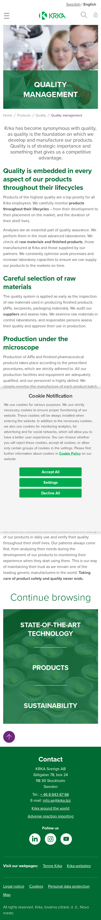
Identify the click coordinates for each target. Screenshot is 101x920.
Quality (41, 115)
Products (24, 115)
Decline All (50, 492)
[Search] (84, 16)
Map (7, 894)
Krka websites (79, 865)
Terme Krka (52, 865)
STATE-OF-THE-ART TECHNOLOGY (50, 629)
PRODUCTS (50, 668)
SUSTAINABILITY (50, 706)
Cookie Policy (70, 453)
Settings (50, 482)
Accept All (51, 471)
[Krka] (52, 16)
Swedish (73, 4)
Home (7, 115)
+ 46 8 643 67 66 (54, 794)
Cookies (36, 886)
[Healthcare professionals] (95, 15)
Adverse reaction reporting (51, 816)
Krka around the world (50, 808)
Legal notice (13, 886)
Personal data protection (69, 886)
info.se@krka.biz (57, 800)
